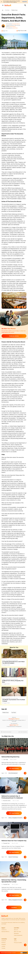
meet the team (17, 931)
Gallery (4, 47)
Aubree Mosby (13, 26)
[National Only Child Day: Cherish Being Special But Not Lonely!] (14, 869)
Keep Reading (15, 768)
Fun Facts (7, 10)
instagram (4, 944)
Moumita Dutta (6, 800)
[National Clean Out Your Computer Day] (14, 830)
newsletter (16, 933)
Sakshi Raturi (15, 27)
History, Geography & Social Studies (10, 660)
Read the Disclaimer (7, 731)
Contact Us (4, 929)
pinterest (3, 942)
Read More (24, 1)
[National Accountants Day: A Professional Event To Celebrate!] (14, 785)
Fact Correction (23, 731)
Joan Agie (5, 759)
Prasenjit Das (6, 843)
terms (15, 940)
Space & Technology (13, 856)
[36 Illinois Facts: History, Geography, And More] (14, 675)
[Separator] (25, 945)
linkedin (3, 946)
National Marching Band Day (10, 757)
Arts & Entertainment (13, 773)
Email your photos (14, 336)
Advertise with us (5, 931)
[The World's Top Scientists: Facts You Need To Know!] (14, 694)
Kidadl (3, 10)
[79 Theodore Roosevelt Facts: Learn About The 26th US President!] (14, 656)
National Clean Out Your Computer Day (14, 840)
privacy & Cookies (18, 942)
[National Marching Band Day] (14, 746)
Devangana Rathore (16, 23)
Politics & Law (5, 712)
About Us (16, 929)
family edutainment (18, 935)
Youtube (3, 948)
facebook (4, 940)
